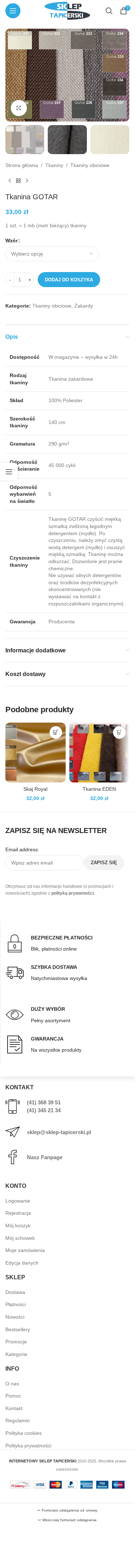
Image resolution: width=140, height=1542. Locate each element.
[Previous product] (9, 181)
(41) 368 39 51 (44, 1102)
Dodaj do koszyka (69, 279)
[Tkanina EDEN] (99, 753)
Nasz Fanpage (44, 1157)
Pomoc (13, 1396)
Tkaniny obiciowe (89, 165)
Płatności (15, 1304)
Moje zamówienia (25, 1250)
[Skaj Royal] (35, 753)
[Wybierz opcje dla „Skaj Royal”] (56, 732)
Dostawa (15, 1292)
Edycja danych (21, 1263)
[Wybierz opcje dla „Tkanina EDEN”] (119, 732)
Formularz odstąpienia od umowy (69, 1510)
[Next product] (27, 181)
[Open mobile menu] (13, 11)
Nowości (14, 1317)
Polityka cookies (23, 1433)
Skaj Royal (35, 789)
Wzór (11, 240)
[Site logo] (67, 10)
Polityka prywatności (28, 1445)
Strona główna (21, 165)
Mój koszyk (18, 1225)
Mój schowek (20, 1238)
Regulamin (17, 1420)
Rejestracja (18, 1213)
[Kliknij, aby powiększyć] (19, 108)
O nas (12, 1383)
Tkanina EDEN (99, 789)
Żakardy (83, 306)
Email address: (22, 849)
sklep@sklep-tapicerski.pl (59, 1132)
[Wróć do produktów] (18, 181)
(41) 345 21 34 (44, 1110)
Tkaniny (54, 165)
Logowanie (17, 1201)
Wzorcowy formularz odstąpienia (69, 1520)
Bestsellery (17, 1329)
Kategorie (16, 1354)
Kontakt (14, 1408)
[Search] (109, 11)
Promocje (16, 1342)
